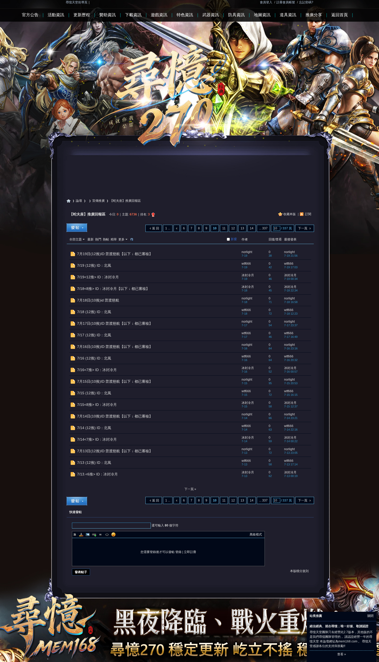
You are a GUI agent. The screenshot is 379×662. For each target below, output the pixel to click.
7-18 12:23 (291, 313)
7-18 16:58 (291, 302)
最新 (90, 239)
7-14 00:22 (291, 441)
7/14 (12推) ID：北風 (94, 428)
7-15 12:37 (291, 406)
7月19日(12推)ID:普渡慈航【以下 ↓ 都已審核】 (115, 254)
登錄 (178, 552)
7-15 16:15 (291, 394)
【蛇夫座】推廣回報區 (87, 214)
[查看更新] (131, 239)
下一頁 (302, 228)
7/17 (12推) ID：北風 (94, 335)
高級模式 (256, 534)
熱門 (98, 239)
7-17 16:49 (291, 336)
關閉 (370, 616)
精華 (114, 239)
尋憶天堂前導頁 (76, 2)
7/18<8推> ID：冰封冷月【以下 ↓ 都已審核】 (113, 289)
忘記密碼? (306, 2)
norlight (247, 252)
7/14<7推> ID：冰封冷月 (97, 439)
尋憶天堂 (69, 201)
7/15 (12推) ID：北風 (94, 393)
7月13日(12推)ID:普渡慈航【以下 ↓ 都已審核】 (115, 451)
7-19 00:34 (291, 278)
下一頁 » (190, 489)
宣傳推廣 (98, 201)
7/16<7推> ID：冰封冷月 (97, 370)
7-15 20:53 (291, 383)
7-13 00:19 (291, 475)
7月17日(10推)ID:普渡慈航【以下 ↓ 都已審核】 (115, 323)
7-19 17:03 (291, 267)
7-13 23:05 (291, 452)
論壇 (79, 201)
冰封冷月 (248, 275)
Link (94, 534)
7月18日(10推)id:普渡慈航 (98, 300)
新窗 (234, 239)
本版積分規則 (299, 571)
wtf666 (246, 263)
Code (107, 534)
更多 (121, 239)
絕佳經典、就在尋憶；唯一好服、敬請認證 (339, 626)
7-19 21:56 (291, 255)
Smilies (113, 534)
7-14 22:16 (291, 429)
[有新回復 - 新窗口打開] (73, 255)
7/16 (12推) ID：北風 (94, 358)
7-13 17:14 (291, 464)
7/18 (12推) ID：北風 (94, 312)
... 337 (263, 228)
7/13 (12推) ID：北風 (94, 462)
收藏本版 (289, 214)
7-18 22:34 (291, 290)
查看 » (341, 654)
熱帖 (106, 239)
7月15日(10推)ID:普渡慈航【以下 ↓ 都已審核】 (115, 381)
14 (251, 228)
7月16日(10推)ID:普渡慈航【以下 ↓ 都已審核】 (115, 347)
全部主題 (75, 239)
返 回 (155, 228)
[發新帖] (77, 227)
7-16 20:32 (291, 360)
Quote (100, 534)
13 (242, 228)
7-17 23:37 (291, 325)
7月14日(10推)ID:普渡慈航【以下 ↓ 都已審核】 (115, 416)
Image (87, 534)
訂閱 (308, 214)
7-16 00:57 (291, 371)
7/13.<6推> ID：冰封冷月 (97, 474)
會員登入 (266, 2)
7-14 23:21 (291, 418)
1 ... (167, 228)
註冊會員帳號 (285, 2)
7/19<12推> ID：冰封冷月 (98, 277)
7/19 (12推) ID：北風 (94, 265)
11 (224, 228)
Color (81, 534)
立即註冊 (190, 552)
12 (233, 228)
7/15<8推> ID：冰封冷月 (97, 405)
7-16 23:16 (291, 348)
